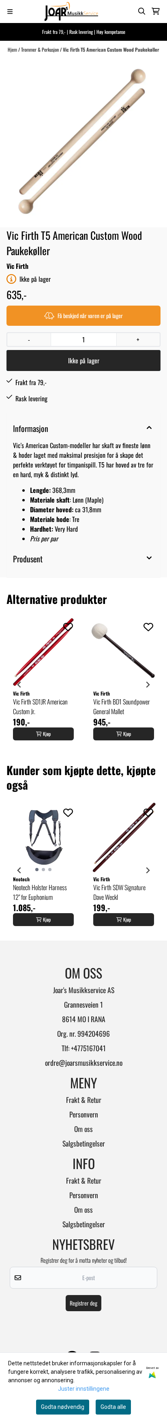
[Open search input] (142, 11)
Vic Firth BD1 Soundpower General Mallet (121, 706)
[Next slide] (147, 684)
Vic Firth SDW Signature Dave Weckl (119, 892)
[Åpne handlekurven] (155, 11)
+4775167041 (88, 1048)
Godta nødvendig (62, 1407)
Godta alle (113, 1407)
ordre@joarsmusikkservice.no (83, 1062)
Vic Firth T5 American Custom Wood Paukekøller (111, 49)
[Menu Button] (10, 11)
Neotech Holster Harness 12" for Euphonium (40, 892)
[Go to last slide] (19, 684)
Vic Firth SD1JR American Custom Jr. (40, 706)
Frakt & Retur (83, 1099)
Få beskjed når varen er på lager (90, 315)
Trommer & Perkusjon (40, 49)
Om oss (83, 1128)
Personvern (83, 1114)
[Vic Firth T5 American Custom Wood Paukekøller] (83, 140)
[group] (43, 684)
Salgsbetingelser (83, 1143)
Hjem (13, 49)
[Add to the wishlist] (68, 627)
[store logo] (71, 11)
